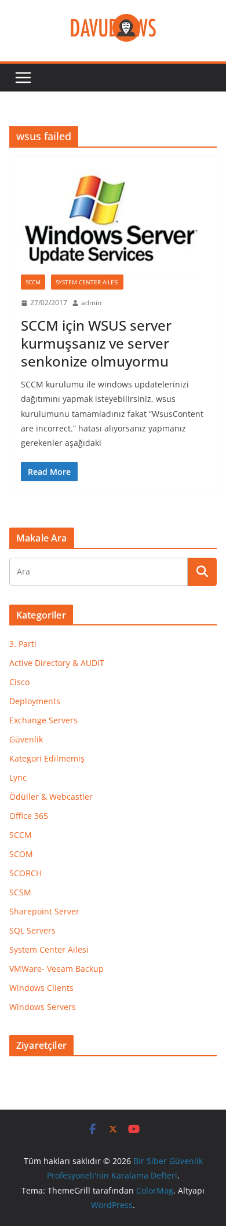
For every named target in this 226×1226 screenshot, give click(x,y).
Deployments (34, 701)
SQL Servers (32, 930)
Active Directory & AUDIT (56, 662)
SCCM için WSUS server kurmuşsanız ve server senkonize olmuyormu (96, 343)
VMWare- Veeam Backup (56, 968)
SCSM (20, 892)
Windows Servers (42, 1006)
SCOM (21, 853)
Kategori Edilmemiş (47, 758)
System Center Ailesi (87, 282)
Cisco (19, 681)
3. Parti (23, 643)
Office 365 (28, 815)
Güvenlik (26, 739)
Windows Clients (41, 987)
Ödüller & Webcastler (51, 796)
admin (91, 303)
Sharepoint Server (44, 911)
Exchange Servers (43, 720)
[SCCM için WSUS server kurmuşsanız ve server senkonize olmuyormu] (113, 222)
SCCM (33, 282)
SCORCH (25, 873)
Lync (18, 777)
